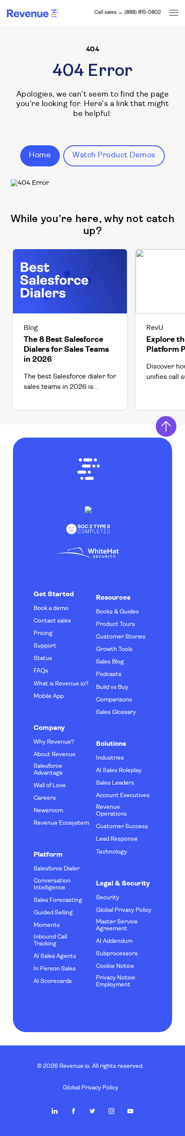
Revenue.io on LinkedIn (54, 1111)
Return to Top (166, 426)
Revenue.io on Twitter (92, 1111)
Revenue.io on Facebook (73, 1111)
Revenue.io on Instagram (111, 1111)
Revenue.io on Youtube (130, 1111)
